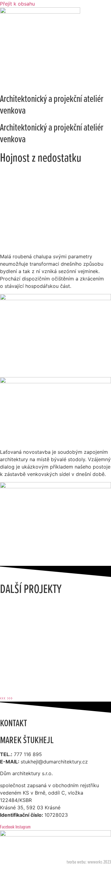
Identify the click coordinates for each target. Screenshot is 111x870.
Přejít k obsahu (17, 4)
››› (10, 698)
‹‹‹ (3, 698)
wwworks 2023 (99, 861)
